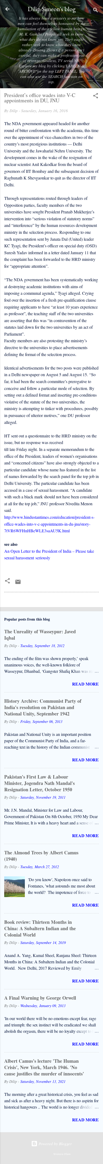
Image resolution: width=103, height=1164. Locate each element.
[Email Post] (18, 583)
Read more (85, 684)
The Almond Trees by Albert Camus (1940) (41, 855)
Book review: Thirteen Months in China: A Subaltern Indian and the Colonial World (40, 928)
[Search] (95, 11)
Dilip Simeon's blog (52, 9)
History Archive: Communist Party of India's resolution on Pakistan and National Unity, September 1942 (42, 707)
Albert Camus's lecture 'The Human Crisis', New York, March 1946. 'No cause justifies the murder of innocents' (44, 1067)
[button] (95, 96)
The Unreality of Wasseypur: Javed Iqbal (40, 634)
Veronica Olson (62, 1154)
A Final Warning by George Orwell (40, 997)
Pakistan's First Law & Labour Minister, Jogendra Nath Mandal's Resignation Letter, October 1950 (39, 783)
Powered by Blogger (55, 1143)
